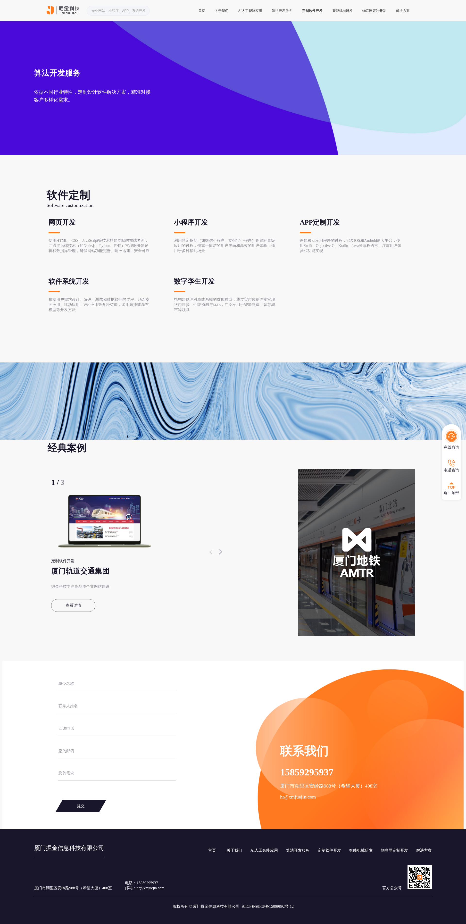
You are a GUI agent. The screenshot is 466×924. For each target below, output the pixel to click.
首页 (201, 11)
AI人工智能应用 (250, 11)
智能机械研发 (342, 11)
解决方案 (403, 11)
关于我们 (221, 11)
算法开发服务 (282, 11)
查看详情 (73, 605)
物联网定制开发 (374, 11)
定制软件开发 (312, 11)
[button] (220, 552)
